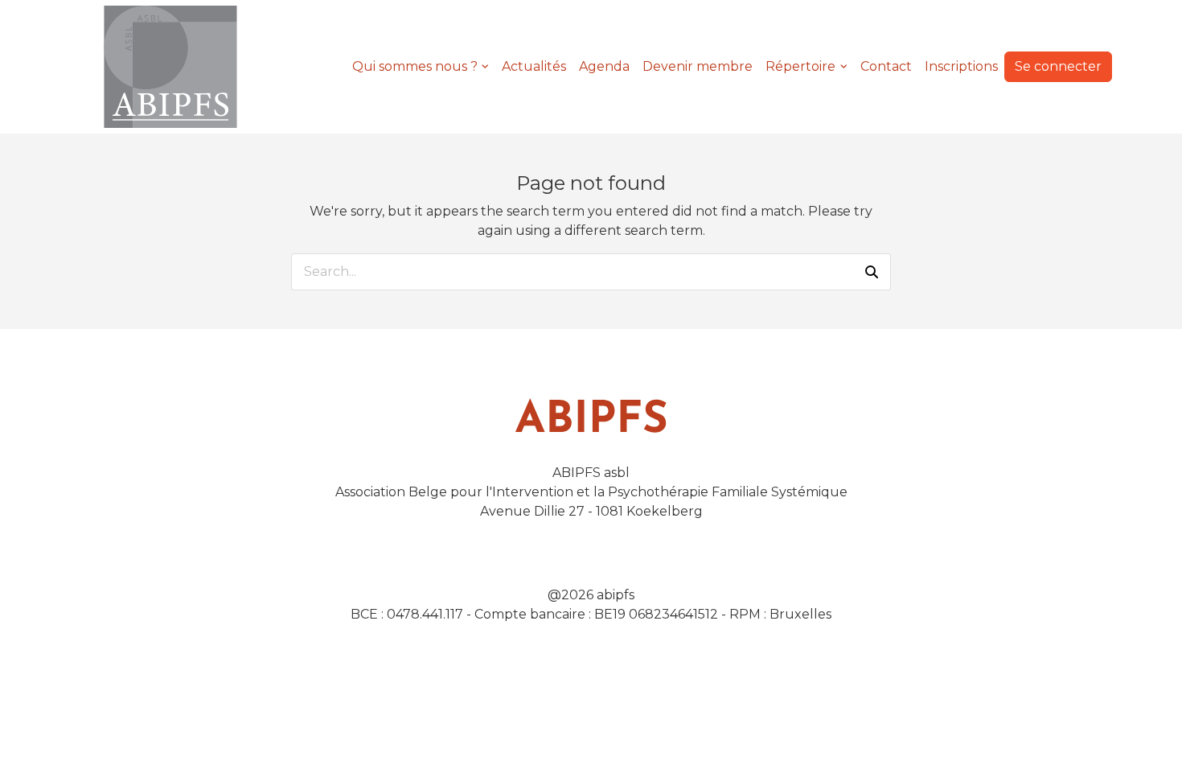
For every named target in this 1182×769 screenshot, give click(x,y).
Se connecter (1058, 66)
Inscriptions (961, 66)
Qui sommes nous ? (415, 66)
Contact (886, 66)
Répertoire (800, 66)
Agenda (604, 66)
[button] (871, 272)
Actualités (534, 66)
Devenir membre (697, 66)
